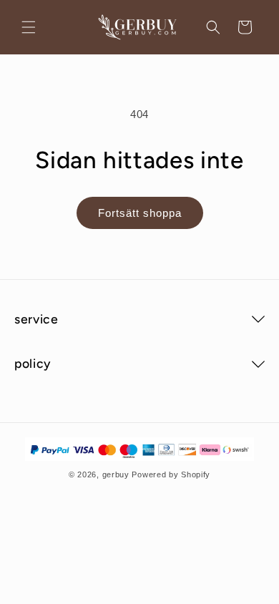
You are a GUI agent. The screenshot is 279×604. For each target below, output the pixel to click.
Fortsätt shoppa (140, 213)
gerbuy (115, 474)
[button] (28, 27)
